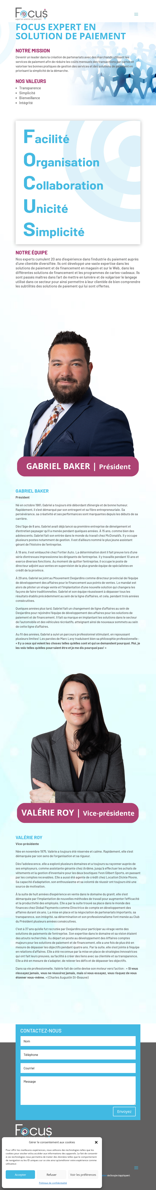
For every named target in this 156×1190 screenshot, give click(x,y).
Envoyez (124, 1111)
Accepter (20, 1175)
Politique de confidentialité (53, 1182)
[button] (96, 1142)
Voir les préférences (83, 1175)
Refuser (52, 1175)
